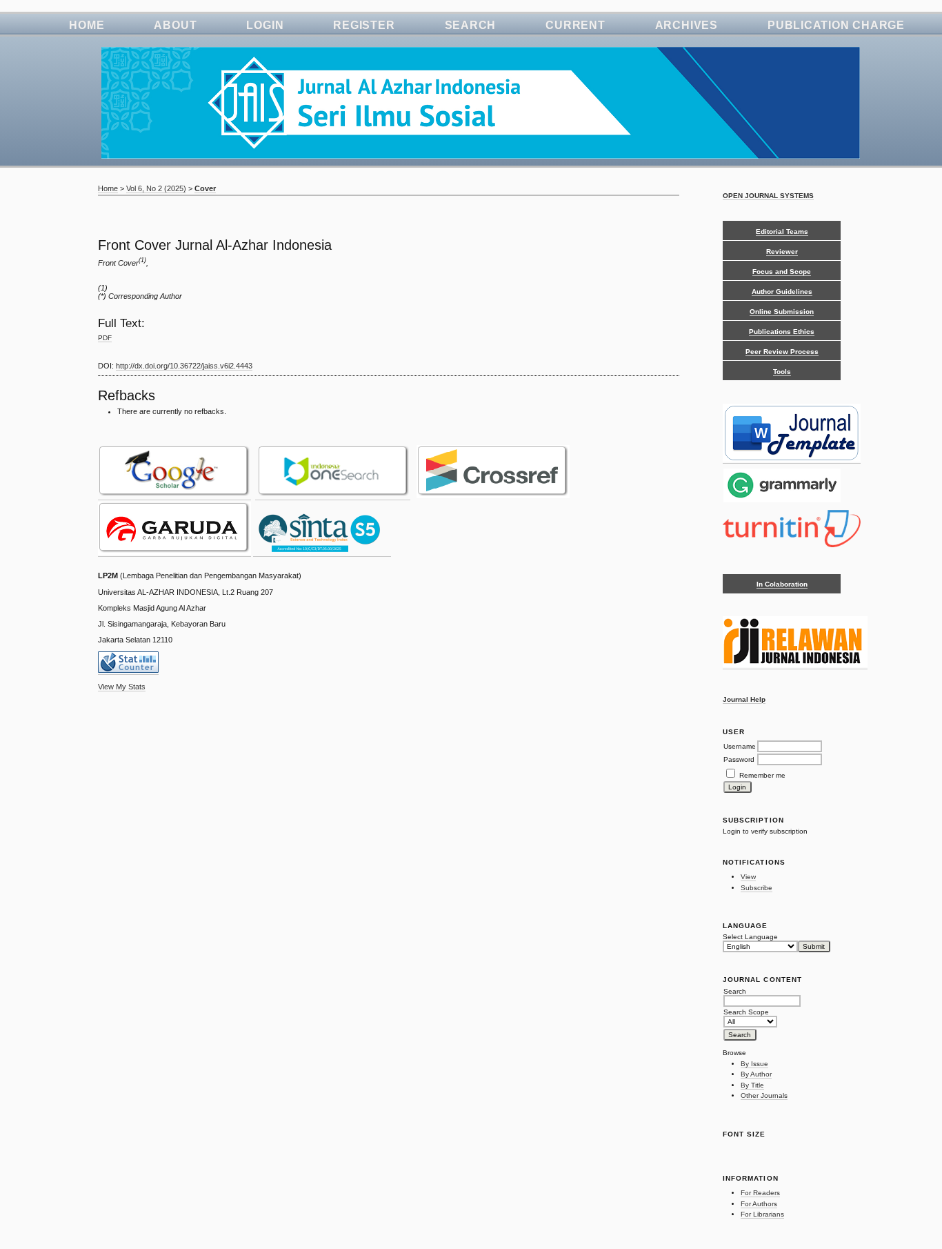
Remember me (762, 775)
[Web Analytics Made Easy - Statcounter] (128, 670)
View (748, 877)
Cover (205, 188)
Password (738, 759)
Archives (686, 25)
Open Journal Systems (768, 195)
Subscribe (756, 888)
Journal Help (744, 699)
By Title (752, 1085)
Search (471, 25)
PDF (105, 338)
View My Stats (122, 686)
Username (739, 746)
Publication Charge (836, 25)
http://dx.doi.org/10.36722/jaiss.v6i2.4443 (184, 366)
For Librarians (762, 1214)
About (175, 25)
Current (575, 25)
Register (363, 25)
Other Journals (764, 1095)
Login (264, 25)
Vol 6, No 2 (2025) (156, 188)
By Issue (754, 1064)
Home (86, 25)
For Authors (759, 1204)
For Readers (760, 1193)
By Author (756, 1074)
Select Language (750, 937)
